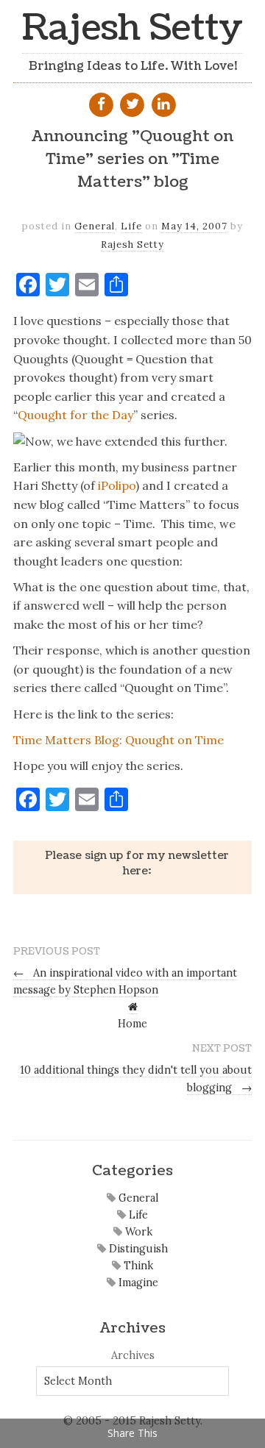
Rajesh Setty (132, 28)
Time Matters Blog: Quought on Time (118, 739)
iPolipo (116, 485)
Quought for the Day (75, 414)
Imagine (137, 1282)
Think (137, 1265)
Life (131, 226)
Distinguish (137, 1248)
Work (137, 1231)
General (94, 226)
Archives (133, 1355)
